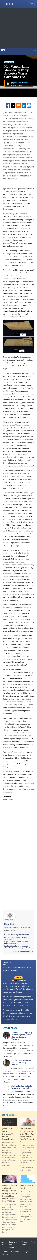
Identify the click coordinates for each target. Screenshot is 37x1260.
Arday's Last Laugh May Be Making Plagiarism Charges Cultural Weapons (21, 1035)
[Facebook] (2, 50)
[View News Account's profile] (8, 83)
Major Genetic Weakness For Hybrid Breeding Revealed (16, 942)
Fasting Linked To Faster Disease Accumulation (15, 938)
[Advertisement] (18, 28)
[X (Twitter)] (4, 50)
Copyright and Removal (13, 1245)
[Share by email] (18, 105)
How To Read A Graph (26, 1187)
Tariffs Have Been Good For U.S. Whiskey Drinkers (21, 1062)
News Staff (17, 82)
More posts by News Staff (22, 951)
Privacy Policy (25, 1243)
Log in (34, 51)
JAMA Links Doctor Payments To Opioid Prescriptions (8, 1133)
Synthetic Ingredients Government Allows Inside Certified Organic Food (17, 947)
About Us (4, 1243)
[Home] (8, 4)
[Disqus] (18, 827)
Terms (33, 1242)
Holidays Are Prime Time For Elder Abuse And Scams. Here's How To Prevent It (27, 1135)
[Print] (29, 105)
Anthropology (9, 62)
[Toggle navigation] (32, 4)
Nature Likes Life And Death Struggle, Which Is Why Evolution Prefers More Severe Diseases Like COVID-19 (9, 1193)
